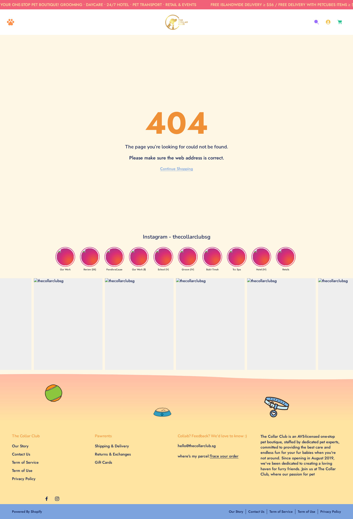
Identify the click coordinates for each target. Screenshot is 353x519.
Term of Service (25, 462)
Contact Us (21, 454)
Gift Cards (103, 462)
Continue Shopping (176, 168)
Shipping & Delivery (112, 446)
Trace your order (224, 456)
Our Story (20, 446)
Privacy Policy (24, 479)
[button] (10, 22)
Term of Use (22, 471)
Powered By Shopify (27, 511)
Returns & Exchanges (113, 454)
